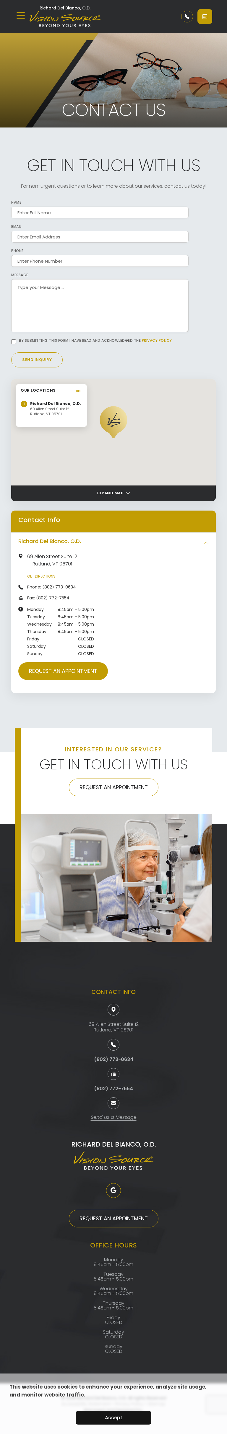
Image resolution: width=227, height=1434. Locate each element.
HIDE (78, 391)
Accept (113, 1417)
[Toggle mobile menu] (21, 15)
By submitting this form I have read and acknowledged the (95, 340)
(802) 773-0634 (59, 587)
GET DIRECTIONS (41, 576)
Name (16, 202)
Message (19, 275)
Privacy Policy (157, 340)
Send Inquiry (37, 359)
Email (16, 226)
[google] (113, 1190)
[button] (113, 422)
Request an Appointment (63, 671)
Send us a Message (114, 1118)
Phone (17, 251)
